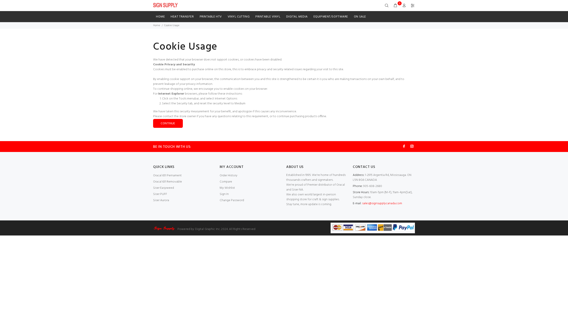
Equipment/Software (331, 16)
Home (160, 16)
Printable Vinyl (267, 16)
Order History (228, 175)
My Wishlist (227, 188)
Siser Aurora (161, 200)
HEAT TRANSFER (182, 16)
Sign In (224, 194)
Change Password (232, 200)
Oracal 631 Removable (167, 181)
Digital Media (297, 16)
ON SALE (360, 16)
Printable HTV (211, 16)
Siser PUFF (160, 194)
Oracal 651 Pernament (167, 175)
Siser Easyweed (163, 188)
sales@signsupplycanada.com (382, 203)
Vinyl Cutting (239, 16)
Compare (226, 181)
